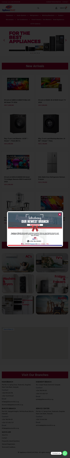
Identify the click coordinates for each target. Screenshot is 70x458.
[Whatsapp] (64, 453)
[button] (59, 214)
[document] (35, 229)
